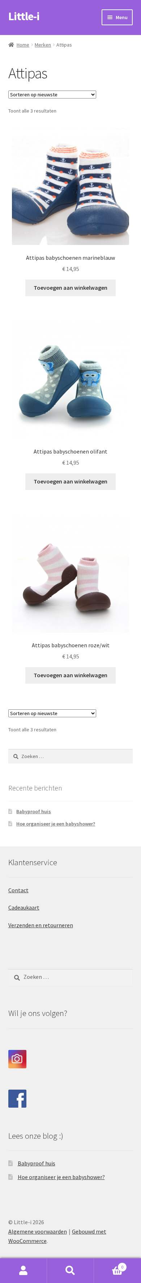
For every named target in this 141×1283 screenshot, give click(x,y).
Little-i (23, 16)
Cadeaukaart (23, 907)
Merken (43, 44)
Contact (18, 890)
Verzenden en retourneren (40, 925)
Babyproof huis (33, 811)
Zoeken (70, 1270)
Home (23, 44)
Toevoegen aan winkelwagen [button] (70, 287)
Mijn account (23, 1270)
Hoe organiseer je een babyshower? (55, 823)
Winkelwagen (108, 1264)
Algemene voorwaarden (37, 1231)
